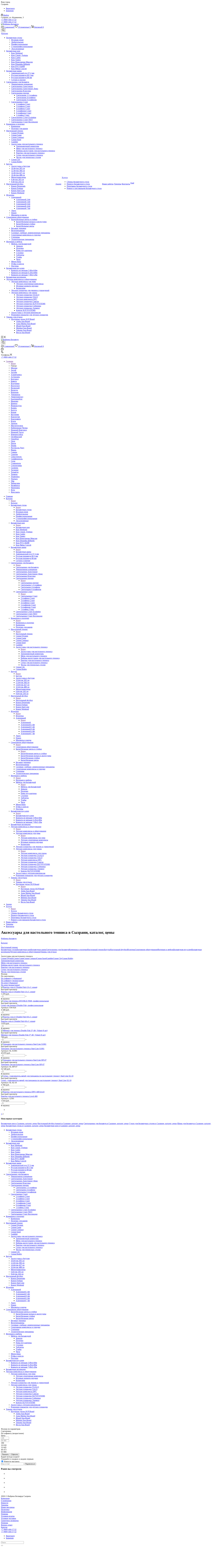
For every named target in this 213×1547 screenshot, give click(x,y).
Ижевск (14, 403)
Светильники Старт (29, 596)
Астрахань (15, 377)
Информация (6, 1512)
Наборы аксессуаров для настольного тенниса (20, 965)
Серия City (57, 958)
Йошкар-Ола (16, 406)
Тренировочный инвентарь (12, 961)
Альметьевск (16, 375)
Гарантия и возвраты (10, 1521)
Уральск (14, 479)
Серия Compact (30, 958)
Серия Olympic (7, 958)
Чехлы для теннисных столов (13, 972)
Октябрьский (16, 437)
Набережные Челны (19, 428)
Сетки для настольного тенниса (14, 969)
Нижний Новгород (19, 430)
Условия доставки (8, 1518)
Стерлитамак (16, 465)
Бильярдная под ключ (25, 816)
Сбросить (14, 1454)
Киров (13, 412)
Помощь (4, 1514)
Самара (14, 452)
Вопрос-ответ (6, 1525)
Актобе (14, 372)
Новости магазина (11, 1461)
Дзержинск (15, 395)
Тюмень (14, 474)
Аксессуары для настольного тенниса (36, 651)
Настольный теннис (24, 634)
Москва (14, 368)
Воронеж (14, 392)
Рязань (13, 450)
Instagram (10, 11)
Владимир (15, 383)
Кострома (15, 414)
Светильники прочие (30, 583)
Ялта (13, 490)
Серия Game (18, 958)
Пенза (13, 443)
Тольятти (14, 472)
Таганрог (15, 470)
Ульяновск (15, 477)
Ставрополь (16, 463)
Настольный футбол (24, 700)
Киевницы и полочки (25, 623)
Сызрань (14, 468)
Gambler (49, 958)
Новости (4, 1503)
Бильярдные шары (23, 552)
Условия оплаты (8, 1516)
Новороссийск (17, 434)
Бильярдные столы (24, 510)
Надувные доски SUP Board (32, 889)
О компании (6, 1501)
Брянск (14, 381)
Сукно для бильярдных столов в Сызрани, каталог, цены (153, 1123)
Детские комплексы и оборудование (31, 831)
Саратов (14, 454)
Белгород (15, 379)
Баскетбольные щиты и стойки (34, 753)
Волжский (15, 388)
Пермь (13, 446)
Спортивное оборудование (27, 747)
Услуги (14, 911)
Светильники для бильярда (27, 567)
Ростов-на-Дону (17, 448)
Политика (5, 1509)
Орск (13, 441)
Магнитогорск (17, 426)
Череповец (15, 488)
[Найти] (2, 1545)
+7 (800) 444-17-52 (8, 20)
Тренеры (4, 1505)
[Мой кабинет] (2, 349)
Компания (5, 1498)
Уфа (12, 481)
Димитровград (17, 397)
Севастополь (16, 457)
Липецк (14, 423)
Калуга (14, 410)
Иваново (14, 401)
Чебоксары (15, 483)
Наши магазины (8, 1507)
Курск (13, 421)
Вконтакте (10, 8)
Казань (14, 408)
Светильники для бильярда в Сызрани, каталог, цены (106, 1123)
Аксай (13, 370)
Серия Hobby (67, 958)
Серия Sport (41, 958)
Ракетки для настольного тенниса (15, 967)
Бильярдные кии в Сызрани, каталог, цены (19, 1123)
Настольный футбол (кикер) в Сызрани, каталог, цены (60, 1123)
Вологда (14, 390)
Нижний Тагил (17, 432)
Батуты (19, 676)
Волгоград (15, 386)
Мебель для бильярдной (31, 787)
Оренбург (15, 439)
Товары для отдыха (24, 882)
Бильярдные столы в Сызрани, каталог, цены (25, 1126)
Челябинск (15, 485)
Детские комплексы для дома (33, 838)
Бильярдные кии (23, 527)
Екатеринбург (17, 399)
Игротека (20, 716)
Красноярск (16, 419)
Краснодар (15, 417)
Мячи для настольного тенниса (14, 963)
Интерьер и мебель (24, 780)
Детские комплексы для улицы (34, 853)
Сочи (13, 461)
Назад (13, 363)
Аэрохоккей (26, 722)
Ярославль (15, 492)
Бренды (4, 1527)
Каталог (14, 503)
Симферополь (17, 459)
